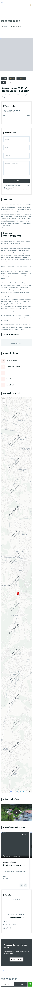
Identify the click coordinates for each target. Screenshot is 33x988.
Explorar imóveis (16, 959)
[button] (17, 593)
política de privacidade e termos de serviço (17, 190)
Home (5, 26)
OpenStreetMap (21, 792)
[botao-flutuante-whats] (30, 984)
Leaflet (13, 792)
